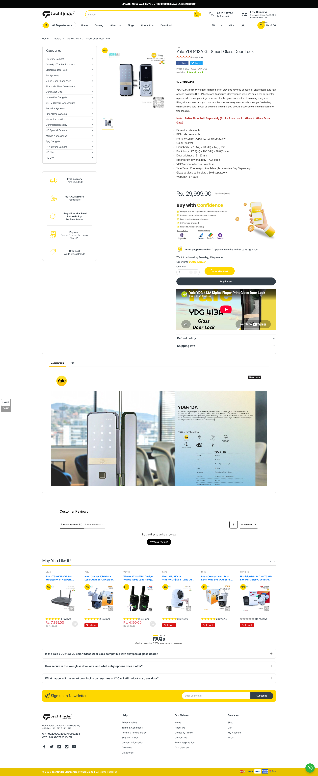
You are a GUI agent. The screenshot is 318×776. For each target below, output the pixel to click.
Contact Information (132, 742)
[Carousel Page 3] (164, 635)
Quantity (181, 266)
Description (57, 362)
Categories (127, 752)
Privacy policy (129, 722)
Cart (230, 727)
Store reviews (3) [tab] (94, 524)
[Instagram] (67, 747)
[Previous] (274, 561)
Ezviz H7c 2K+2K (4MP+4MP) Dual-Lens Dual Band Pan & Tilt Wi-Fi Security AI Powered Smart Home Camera (139, 578)
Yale (178, 47)
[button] (183, 57)
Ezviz (126, 572)
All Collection (182, 747)
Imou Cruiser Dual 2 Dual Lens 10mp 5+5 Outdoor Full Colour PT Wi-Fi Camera (178, 578)
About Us (180, 727)
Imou (48, 572)
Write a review (159, 542)
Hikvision (205, 572)
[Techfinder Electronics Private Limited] (58, 14)
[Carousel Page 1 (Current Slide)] (155, 635)
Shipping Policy (130, 737)
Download (127, 747)
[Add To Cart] (114, 624)
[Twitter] (51, 747)
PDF (73, 362)
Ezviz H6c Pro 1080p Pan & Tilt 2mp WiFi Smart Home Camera (255, 578)
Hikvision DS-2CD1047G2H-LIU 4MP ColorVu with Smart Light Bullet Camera (217, 578)
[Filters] (233, 524)
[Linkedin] (59, 747)
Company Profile (184, 732)
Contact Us (181, 737)
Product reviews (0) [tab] (71, 524)
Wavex (87, 572)
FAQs (231, 737)
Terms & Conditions (132, 727)
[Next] (270, 561)
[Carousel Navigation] (272, 561)
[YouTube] (74, 747)
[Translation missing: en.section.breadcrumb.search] (197, 14)
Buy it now (226, 281)
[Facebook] (44, 747)
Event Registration (184, 742)
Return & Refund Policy (134, 732)
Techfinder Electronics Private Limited (73, 771)
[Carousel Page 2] (160, 635)
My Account (234, 732)
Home (178, 722)
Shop (230, 722)
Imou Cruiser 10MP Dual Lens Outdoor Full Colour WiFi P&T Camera (60, 578)
